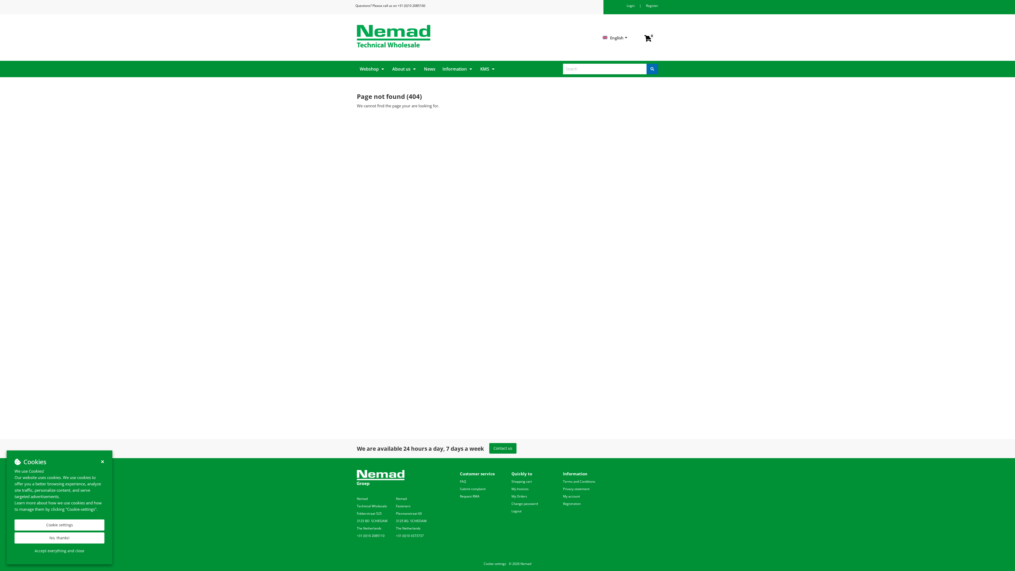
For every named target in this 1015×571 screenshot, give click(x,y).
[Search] (652, 69)
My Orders (519, 496)
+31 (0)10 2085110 (371, 535)
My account (571, 496)
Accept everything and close (59, 550)
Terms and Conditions (579, 481)
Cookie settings (59, 524)
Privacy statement (576, 489)
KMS (484, 69)
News (429, 69)
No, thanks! (59, 537)
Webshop (369, 69)
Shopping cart (521, 481)
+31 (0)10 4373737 (410, 535)
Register (652, 5)
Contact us (502, 448)
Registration (572, 503)
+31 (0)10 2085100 (411, 5)
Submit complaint (473, 489)
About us (401, 69)
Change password (524, 503)
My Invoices (520, 489)
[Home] (430, 36)
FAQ (463, 481)
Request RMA (469, 496)
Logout (516, 511)
